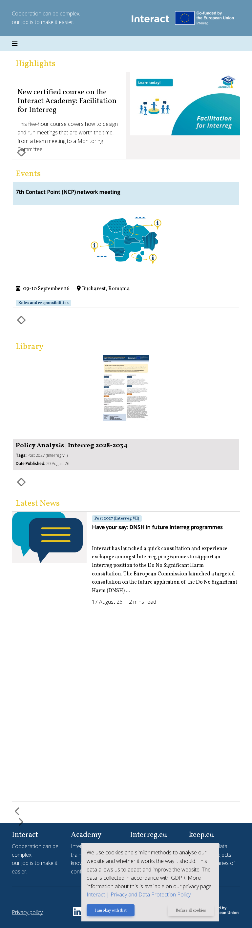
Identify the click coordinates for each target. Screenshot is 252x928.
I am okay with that (110, 910)
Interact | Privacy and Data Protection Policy (139, 894)
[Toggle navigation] (15, 44)
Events (28, 174)
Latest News (38, 503)
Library (30, 347)
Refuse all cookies (191, 910)
